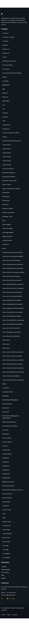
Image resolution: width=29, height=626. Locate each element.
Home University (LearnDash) (10, 376)
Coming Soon (6, 125)
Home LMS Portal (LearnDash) (11, 328)
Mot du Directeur (7, 404)
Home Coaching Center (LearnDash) (12, 264)
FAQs (3, 220)
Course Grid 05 (6, 160)
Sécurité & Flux (6, 509)
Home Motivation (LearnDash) (11, 336)
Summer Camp (6, 521)
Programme (5, 458)
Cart (3, 105)
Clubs (4, 121)
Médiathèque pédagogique (10, 400)
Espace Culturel (6, 184)
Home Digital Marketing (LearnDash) (12, 284)
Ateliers (4, 77)
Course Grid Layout (7, 168)
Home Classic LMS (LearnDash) (11, 260)
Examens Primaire (7, 208)
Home (4, 248)
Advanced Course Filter (9, 61)
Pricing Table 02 (7, 442)
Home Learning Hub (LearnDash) (11, 316)
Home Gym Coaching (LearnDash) (12, 296)
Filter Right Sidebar (7, 232)
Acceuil (4, 57)
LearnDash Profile (7, 392)
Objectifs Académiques (9, 422)
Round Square (6, 502)
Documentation (5, 569)
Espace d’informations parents (11, 188)
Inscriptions (5, 388)
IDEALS (4, 384)
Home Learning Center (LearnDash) (12, 312)
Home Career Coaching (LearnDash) (12, 256)
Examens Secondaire (8, 212)
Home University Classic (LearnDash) (13, 380)
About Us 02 (6, 53)
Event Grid (5, 204)
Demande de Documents (9, 180)
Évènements (6, 192)
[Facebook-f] (1, 598)
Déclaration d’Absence (8, 172)
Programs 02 (6, 474)
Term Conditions (7, 533)
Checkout (5, 113)
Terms (3, 614)
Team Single (6, 529)
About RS (5, 45)
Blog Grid (5, 93)
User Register (6, 553)
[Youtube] (7, 598)
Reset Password (7, 493)
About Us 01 (6, 49)
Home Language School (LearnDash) (12, 308)
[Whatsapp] (10, 598)
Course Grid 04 (6, 156)
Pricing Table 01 (7, 438)
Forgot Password (7, 236)
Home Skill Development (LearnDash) (13, 372)
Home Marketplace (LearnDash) (11, 332)
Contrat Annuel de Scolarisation (11, 141)
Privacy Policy (6, 450)
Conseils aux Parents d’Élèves (10, 133)
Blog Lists (5, 97)
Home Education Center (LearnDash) (12, 288)
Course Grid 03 (6, 153)
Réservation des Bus (8, 486)
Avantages (5, 81)
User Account (6, 537)
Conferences (6, 129)
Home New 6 (6, 348)
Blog (3, 89)
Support (3, 578)
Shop (3, 513)
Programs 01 (6, 470)
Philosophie (5, 434)
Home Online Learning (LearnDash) (12, 364)
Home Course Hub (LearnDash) (11, 276)
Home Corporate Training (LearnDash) (13, 272)
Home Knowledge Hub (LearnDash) (12, 304)
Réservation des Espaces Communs (12, 490)
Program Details (7, 454)
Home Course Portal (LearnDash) (11, 280)
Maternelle (5, 396)
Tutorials (3, 566)
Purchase (14, 614)
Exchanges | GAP (7, 216)
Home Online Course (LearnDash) (12, 356)
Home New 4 (6, 340)
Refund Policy (6, 478)
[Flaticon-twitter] (4, 598)
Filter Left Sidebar (7, 228)
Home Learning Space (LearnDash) (12, 324)
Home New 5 (6, 344)
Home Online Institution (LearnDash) (13, 360)
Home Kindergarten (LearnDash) (11, 300)
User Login (5, 545)
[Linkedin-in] (13, 598)
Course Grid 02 (6, 148)
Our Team (5, 430)
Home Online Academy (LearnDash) (12, 352)
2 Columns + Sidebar (8, 37)
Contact (4, 137)
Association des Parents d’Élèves (11, 73)
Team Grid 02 (6, 525)
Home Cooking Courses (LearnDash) (12, 268)
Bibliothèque (6, 85)
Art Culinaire (6, 69)
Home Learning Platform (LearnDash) (13, 320)
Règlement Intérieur (8, 482)
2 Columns (5, 33)
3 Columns (5, 41)
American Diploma (7, 65)
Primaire (4, 446)
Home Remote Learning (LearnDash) (12, 368)
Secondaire (5, 506)
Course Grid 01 (6, 144)
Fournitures (5, 244)
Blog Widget (5, 101)
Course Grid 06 (6, 164)
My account (5, 408)
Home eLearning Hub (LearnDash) (12, 292)
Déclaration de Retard (8, 176)
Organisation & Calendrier (9, 426)
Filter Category (6, 224)
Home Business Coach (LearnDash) (12, 252)
